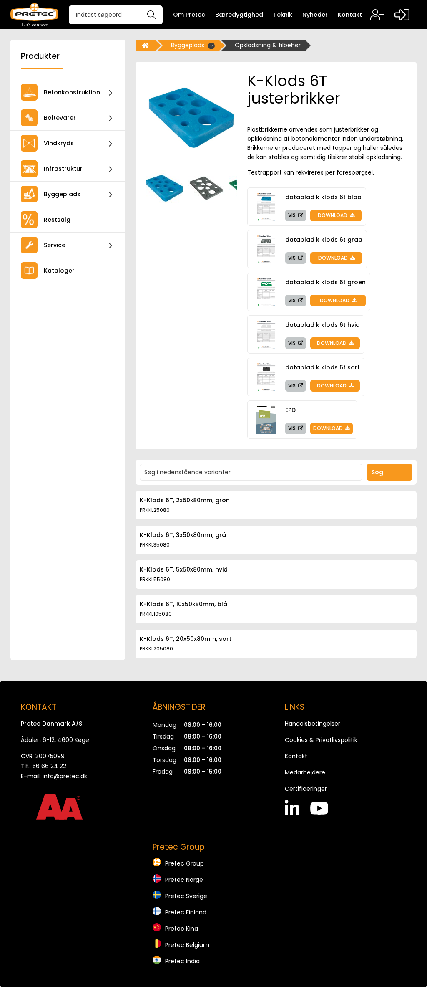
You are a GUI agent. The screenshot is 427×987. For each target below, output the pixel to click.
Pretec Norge (184, 880)
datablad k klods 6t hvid (322, 325)
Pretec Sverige (186, 896)
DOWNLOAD (333, 215)
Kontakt (296, 756)
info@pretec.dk (65, 776)
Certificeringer (306, 789)
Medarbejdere (305, 772)
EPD (290, 410)
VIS (292, 215)
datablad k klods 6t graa (323, 239)
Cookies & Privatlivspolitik (321, 740)
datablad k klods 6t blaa (323, 197)
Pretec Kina (181, 928)
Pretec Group (184, 863)
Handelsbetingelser (312, 723)
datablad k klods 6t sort (322, 367)
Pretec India (182, 961)
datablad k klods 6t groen (325, 282)
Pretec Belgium (187, 945)
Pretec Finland (185, 912)
